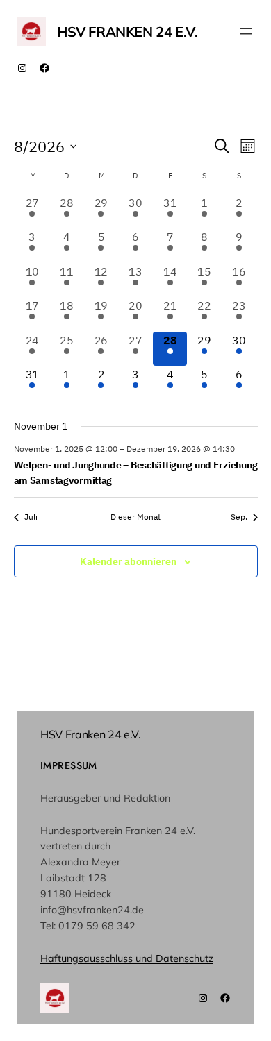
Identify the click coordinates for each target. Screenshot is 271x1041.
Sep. (239, 516)
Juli (31, 516)
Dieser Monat (135, 516)
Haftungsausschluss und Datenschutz (126, 958)
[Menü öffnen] (246, 31)
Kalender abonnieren (128, 561)
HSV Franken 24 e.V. (127, 31)
